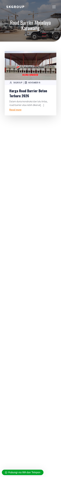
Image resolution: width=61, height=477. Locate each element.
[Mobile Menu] (54, 6)
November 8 (34, 82)
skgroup (17, 82)
